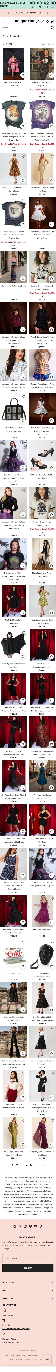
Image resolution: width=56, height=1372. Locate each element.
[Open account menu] (42, 21)
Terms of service (32, 1355)
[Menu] (3, 21)
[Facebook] (15, 1226)
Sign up (28, 1268)
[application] (47, 1359)
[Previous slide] (8, 13)
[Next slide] (48, 13)
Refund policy (10, 1355)
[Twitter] (20, 1226)
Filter (9, 44)
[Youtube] (36, 1226)
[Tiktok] (41, 1226)
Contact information (15, 1359)
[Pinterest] (30, 1226)
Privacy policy (21, 1355)
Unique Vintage (30, 1351)
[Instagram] (25, 1226)
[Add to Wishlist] (23, 51)
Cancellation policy (30, 1359)
